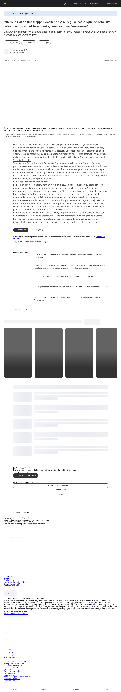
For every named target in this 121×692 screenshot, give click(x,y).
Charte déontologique (12, 679)
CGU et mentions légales (13, 665)
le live (9, 649)
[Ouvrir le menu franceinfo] (5, 3)
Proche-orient (60, 490)
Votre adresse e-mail (11, 586)
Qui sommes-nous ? (11, 673)
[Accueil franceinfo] (12, 646)
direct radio (11, 656)
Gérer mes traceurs (11, 667)
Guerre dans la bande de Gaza (60, 486)
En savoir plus (88, 602)
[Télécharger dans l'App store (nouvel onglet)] (11, 529)
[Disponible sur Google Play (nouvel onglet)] (12, 534)
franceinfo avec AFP (18, 50)
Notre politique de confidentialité (16, 614)
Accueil (9, 576)
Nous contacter (9, 675)
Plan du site (8, 669)
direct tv (10, 652)
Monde (60, 494)
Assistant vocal (9, 682)
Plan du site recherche (12, 671)
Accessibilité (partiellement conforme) (18, 677)
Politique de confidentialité (14, 663)
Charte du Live (9, 681)
